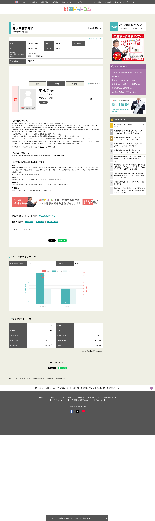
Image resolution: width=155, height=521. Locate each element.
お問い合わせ (98, 400)
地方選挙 (55, 2)
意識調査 (108, 2)
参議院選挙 (44, 2)
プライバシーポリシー (59, 400)
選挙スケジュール (68, 2)
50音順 (75, 84)
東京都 (26, 378)
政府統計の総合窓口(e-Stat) (94, 351)
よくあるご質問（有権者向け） (107, 398)
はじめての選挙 (96, 2)
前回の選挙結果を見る (47, 216)
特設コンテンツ (120, 2)
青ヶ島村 (27, 229)
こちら (42, 147)
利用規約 (91, 398)
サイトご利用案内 (68, 398)
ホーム (10, 378)
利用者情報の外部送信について (80, 400)
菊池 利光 (46, 92)
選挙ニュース (55, 398)
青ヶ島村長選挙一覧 (36, 378)
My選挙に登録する (95, 38)
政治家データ (82, 2)
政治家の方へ (42, 398)
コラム (23, 2)
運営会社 (81, 398)
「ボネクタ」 (69, 141)
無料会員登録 (63, 518)
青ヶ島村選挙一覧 (94, 28)
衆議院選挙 (33, 2)
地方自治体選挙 (52, 222)
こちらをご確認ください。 (59, 155)
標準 (37, 84)
